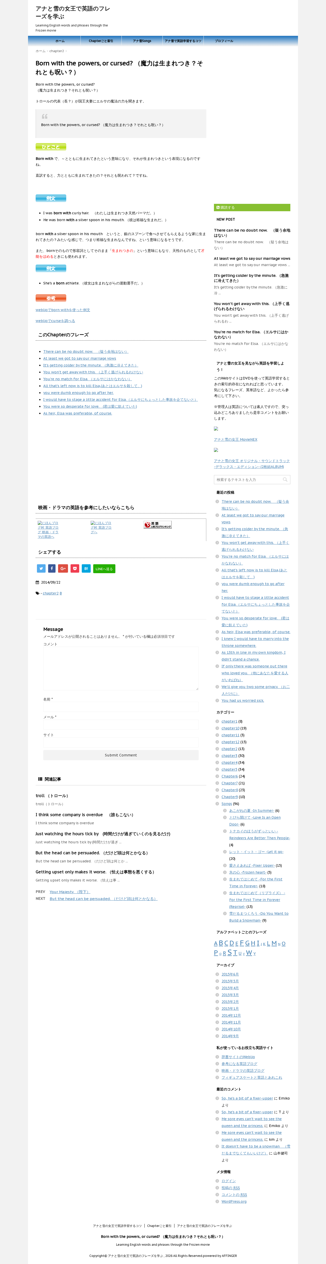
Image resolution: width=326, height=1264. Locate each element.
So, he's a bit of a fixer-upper (247, 1098)
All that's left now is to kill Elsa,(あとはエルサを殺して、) (92, 386)
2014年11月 (231, 1022)
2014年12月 (231, 1015)
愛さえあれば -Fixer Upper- (252, 865)
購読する (227, 207)
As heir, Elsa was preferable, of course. (77, 413)
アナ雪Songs (142, 41)
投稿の (231, 1187)
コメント (50, 644)
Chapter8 (230, 790)
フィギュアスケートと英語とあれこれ (252, 1077)
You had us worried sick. (243, 700)
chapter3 (229, 755)
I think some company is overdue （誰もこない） (85, 814)
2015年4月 (230, 988)
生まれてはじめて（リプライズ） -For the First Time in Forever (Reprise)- (257, 900)
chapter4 (229, 762)
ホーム (60, 41)
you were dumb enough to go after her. (78, 392)
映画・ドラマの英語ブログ (243, 1070)
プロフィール (224, 41)
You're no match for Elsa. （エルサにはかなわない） (87, 379)
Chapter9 (230, 797)
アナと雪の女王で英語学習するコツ (117, 1226)
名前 (48, 699)
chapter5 (229, 769)
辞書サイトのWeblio (238, 1057)
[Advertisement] (78, 460)
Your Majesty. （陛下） (70, 891)
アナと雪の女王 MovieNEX (235, 439)
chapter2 (51, 593)
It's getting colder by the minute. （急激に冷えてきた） (90, 365)
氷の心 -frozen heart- (247, 872)
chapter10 (230, 728)
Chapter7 (230, 783)
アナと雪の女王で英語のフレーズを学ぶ (204, 1226)
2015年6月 (230, 974)
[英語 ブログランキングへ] (174, 525)
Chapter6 (230, 776)
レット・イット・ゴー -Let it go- (256, 851)
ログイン (229, 1181)
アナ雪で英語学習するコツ (183, 41)
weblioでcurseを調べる (55, 320)
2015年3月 (230, 995)
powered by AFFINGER (220, 1256)
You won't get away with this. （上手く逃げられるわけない (93, 372)
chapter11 (230, 735)
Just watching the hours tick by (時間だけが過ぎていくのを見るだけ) (103, 833)
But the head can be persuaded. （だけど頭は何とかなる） (93, 852)
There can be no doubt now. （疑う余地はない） (86, 351)
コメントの (234, 1194)
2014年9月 (230, 1036)
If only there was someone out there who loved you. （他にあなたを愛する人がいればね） (255, 673)
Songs (227, 803)
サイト (48, 735)
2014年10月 (231, 1029)
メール (49, 717)
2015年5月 (230, 981)
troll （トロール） (53, 795)
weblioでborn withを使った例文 (63, 310)
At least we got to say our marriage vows (79, 358)
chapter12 (230, 742)
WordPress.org (234, 1201)
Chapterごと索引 (101, 41)
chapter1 (229, 721)
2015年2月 (230, 1001)
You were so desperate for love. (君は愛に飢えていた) (90, 406)
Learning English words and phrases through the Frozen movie (163, 1244)
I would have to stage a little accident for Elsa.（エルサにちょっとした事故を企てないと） (120, 399)
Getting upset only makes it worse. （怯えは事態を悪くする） (96, 871)
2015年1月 (230, 1008)
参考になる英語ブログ (239, 1063)
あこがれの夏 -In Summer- (251, 810)
